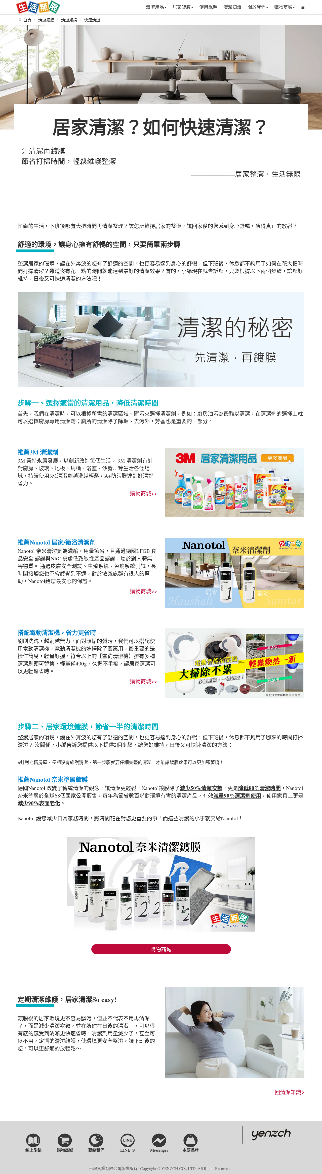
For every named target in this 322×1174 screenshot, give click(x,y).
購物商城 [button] (283, 7)
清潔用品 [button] (155, 7)
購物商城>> (143, 493)
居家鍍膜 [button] (182, 7)
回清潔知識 (288, 1092)
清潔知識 (232, 7)
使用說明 (208, 7)
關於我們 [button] (257, 7)
